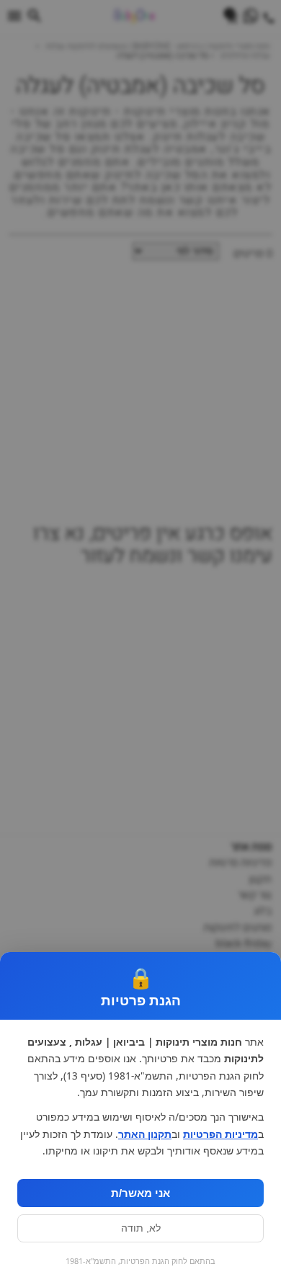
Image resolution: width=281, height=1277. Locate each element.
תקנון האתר (144, 1134)
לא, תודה (141, 1228)
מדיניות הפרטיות (220, 1134)
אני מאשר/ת (140, 1193)
